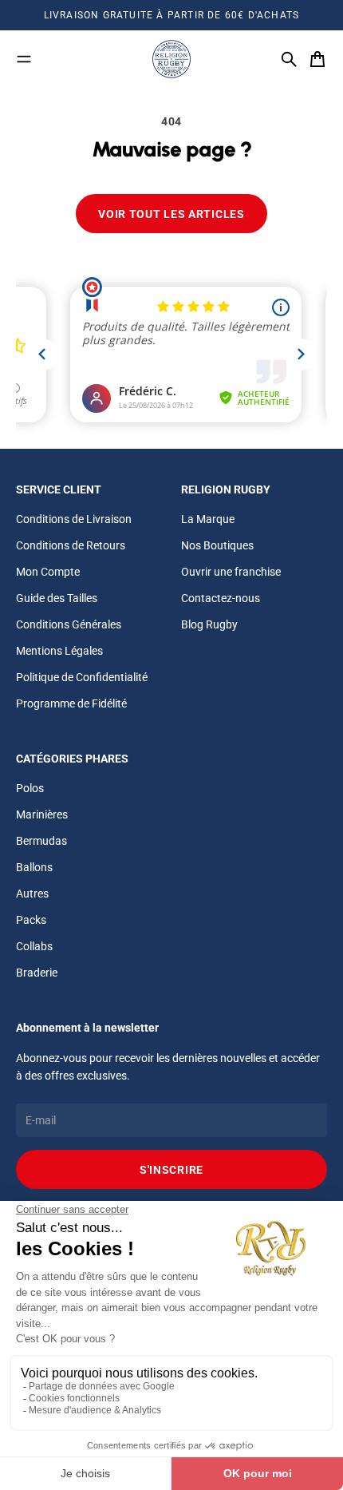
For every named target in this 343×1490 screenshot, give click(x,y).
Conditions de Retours (70, 545)
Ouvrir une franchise (231, 571)
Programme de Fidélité (71, 703)
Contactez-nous (220, 598)
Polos (30, 788)
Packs (31, 919)
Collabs (34, 946)
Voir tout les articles (171, 214)
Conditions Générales (68, 624)
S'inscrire (171, 1169)
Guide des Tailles (56, 598)
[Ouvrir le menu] (24, 59)
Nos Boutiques (217, 545)
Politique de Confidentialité (82, 677)
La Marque (208, 519)
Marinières (42, 814)
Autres (32, 893)
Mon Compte (48, 571)
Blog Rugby (209, 624)
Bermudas (41, 840)
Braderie (36, 972)
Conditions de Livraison (74, 519)
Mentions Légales (59, 650)
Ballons (34, 867)
